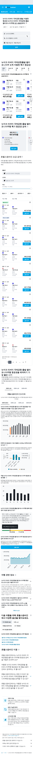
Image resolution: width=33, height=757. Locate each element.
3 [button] (16, 362)
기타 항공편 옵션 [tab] (6, 622)
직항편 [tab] (17, 69)
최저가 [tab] (3, 69)
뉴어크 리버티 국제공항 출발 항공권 (11, 644)
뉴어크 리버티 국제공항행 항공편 (10, 640)
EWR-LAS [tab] (8, 388)
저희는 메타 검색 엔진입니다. (10, 743)
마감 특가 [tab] (23, 69)
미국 (5, 752)
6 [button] (23, 362)
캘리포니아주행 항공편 (7, 642)
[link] (14, 148)
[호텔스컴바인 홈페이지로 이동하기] (10, 7)
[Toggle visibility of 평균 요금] (22, 469)
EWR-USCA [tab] (5, 403)
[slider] (31, 189)
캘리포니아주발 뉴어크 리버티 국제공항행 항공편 (14, 637)
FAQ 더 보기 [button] (16, 610)
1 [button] (9, 362)
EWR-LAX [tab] (16, 388)
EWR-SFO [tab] (24, 388)
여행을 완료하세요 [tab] (7, 626)
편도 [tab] (28, 69)
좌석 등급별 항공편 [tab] (7, 629)
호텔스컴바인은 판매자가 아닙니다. (12, 740)
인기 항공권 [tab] (17, 626)
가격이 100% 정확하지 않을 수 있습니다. (14, 746)
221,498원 (18, 23)
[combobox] (18, 173)
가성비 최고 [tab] (10, 69)
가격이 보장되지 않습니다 (13, 735)
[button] (2, 7)
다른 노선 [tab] (16, 622)
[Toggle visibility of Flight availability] (12, 469)
